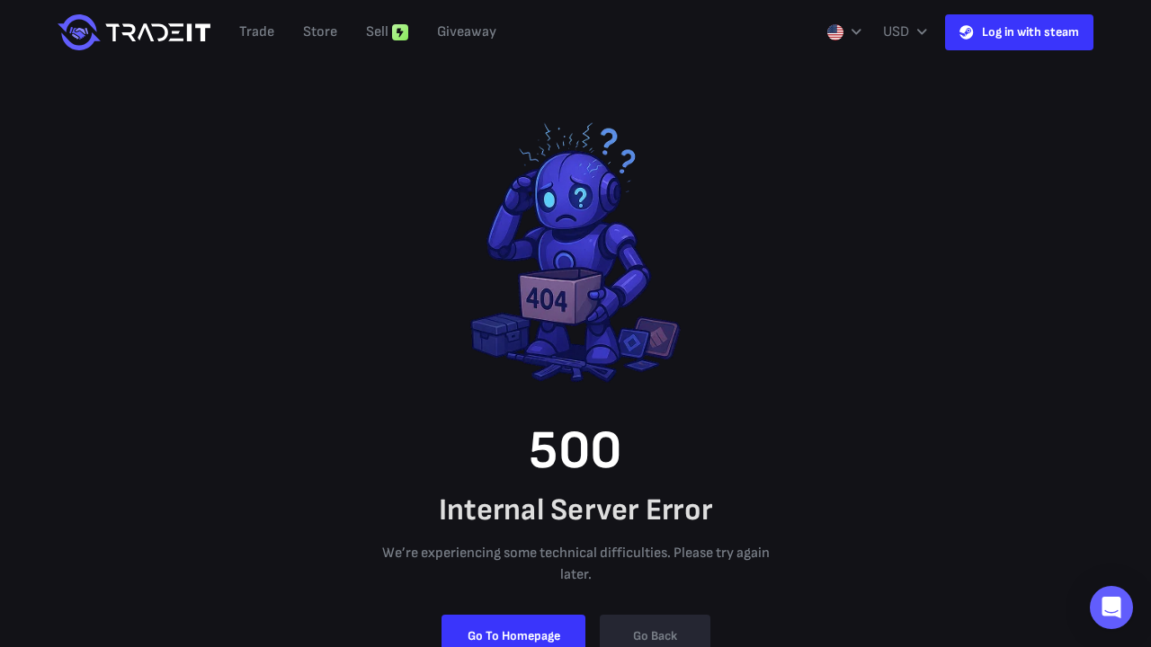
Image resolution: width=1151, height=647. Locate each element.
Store (320, 31)
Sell (377, 31)
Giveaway (466, 31)
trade (256, 31)
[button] (1111, 607)
